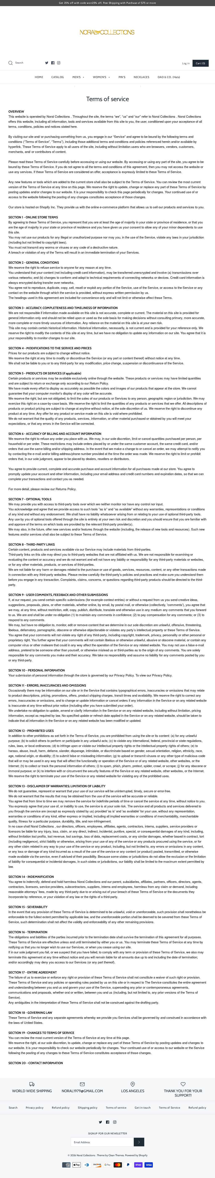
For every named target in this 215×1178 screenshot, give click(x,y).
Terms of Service (169, 1107)
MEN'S (78, 77)
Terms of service (116, 1107)
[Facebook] (52, 62)
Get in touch (143, 1107)
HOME (39, 77)
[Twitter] (46, 62)
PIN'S (122, 77)
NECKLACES (141, 77)
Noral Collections (86, 1155)
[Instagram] (58, 62)
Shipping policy (88, 1107)
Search (13, 1107)
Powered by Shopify (136, 1155)
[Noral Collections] (107, 13)
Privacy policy (34, 1107)
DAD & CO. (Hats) (169, 77)
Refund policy (60, 1107)
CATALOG (57, 77)
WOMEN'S (101, 77)
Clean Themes (116, 1155)
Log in (186, 63)
